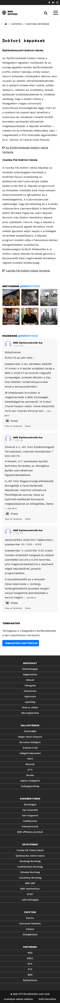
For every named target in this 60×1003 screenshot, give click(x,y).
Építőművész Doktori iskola (30, 856)
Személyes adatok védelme (18, 999)
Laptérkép (30, 702)
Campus (30, 929)
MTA (30, 964)
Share (28, 426)
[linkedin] (53, 2)
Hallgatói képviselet (30, 753)
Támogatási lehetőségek (21, 643)
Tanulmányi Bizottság (30, 878)
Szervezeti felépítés (30, 923)
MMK (30, 975)
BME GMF (30, 883)
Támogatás (30, 685)
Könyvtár (30, 764)
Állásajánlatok (30, 934)
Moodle (30, 775)
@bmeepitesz (30, 286)
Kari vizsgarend (30, 815)
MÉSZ (30, 958)
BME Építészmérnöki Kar (28, 342)
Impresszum (30, 691)
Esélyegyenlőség (30, 786)
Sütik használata (47, 999)
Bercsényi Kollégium (30, 742)
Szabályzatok (30, 821)
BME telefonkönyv (30, 888)
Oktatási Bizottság (30, 872)
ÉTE (30, 969)
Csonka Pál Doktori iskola (30, 850)
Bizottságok (30, 804)
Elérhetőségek (30, 669)
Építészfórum (30, 980)
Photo (14, 420)
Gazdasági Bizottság (30, 861)
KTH (30, 769)
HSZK (30, 758)
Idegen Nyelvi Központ (30, 737)
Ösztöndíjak (30, 731)
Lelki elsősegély (30, 899)
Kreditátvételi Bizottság (30, 867)
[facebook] (49, 2)
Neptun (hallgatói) (30, 780)
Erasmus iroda (30, 748)
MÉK (30, 953)
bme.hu (30, 918)
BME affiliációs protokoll (30, 832)
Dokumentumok (30, 826)
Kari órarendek (30, 810)
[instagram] (57, 2)
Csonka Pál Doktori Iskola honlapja (28, 270)
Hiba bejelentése (30, 713)
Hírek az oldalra (30, 707)
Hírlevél (30, 680)
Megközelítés (30, 674)
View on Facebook (13, 426)
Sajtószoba (30, 696)
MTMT (30, 894)
